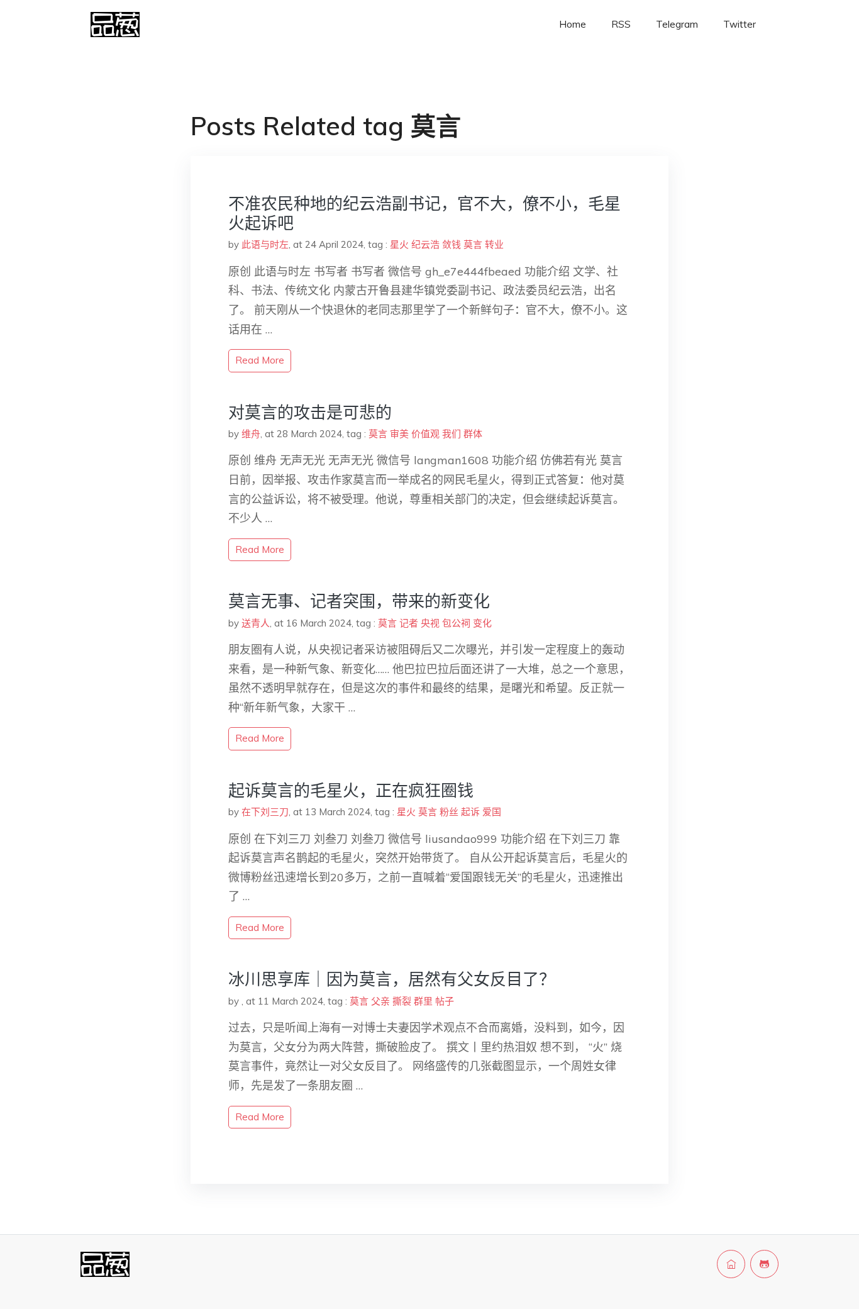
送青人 (255, 623)
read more (259, 360)
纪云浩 (425, 244)
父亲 (380, 1001)
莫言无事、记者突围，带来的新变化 (359, 601)
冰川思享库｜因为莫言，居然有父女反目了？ (391, 979)
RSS (621, 24)
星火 (399, 244)
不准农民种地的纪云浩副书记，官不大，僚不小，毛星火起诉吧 (424, 213)
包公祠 (456, 623)
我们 (451, 434)
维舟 (250, 434)
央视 (430, 623)
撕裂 (401, 1001)
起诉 (470, 812)
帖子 (444, 1001)
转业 (494, 244)
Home (572, 24)
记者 (408, 623)
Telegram (677, 24)
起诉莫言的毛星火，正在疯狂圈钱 (351, 790)
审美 (399, 434)
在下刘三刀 (265, 812)
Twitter (739, 24)
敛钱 (451, 244)
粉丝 (449, 812)
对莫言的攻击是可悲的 (310, 412)
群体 (472, 434)
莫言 (472, 244)
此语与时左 (265, 244)
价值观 (425, 434)
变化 (482, 623)
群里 (423, 1001)
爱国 (491, 812)
